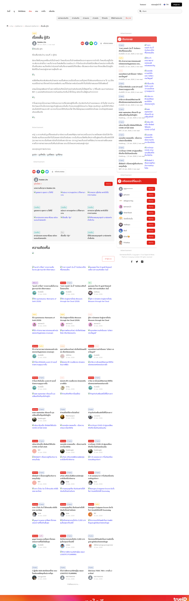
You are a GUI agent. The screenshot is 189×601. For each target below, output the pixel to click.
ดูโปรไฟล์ (37, 183)
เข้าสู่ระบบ (176, 4)
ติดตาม (108, 184)
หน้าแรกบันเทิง (63, 18)
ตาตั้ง (43, 11)
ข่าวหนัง (95, 18)
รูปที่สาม (59, 154)
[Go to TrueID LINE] (142, 263)
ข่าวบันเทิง (75, 18)
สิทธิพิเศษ (21, 11)
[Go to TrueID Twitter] (137, 263)
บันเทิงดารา (19, 26)
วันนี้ (8, 11)
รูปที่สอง (50, 154)
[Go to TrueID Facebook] (131, 263)
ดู (14, 11)
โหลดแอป (143, 4)
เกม (36, 11)
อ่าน (30, 11)
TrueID (13, 4)
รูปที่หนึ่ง (42, 154)
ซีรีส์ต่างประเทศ (116, 18)
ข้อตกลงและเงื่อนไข (125, 255)
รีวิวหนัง (105, 18)
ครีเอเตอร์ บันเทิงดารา (32, 26)
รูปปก (34, 154)
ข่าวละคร (86, 18)
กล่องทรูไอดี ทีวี (156, 4)
